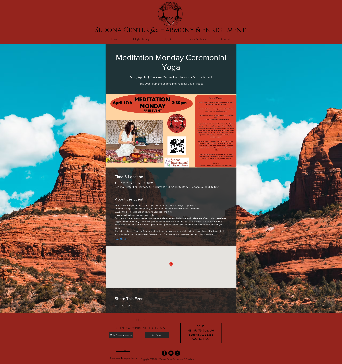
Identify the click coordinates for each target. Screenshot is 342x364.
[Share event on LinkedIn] (129, 306)
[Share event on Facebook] (116, 306)
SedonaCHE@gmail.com (123, 358)
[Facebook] (164, 353)
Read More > (121, 239)
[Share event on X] (122, 306)
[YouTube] (171, 353)
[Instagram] (177, 353)
